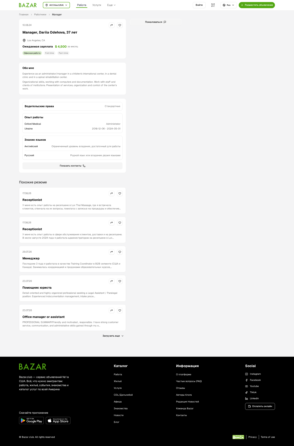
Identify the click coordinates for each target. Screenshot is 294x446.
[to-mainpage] (32, 367)
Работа (81, 5)
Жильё (118, 381)
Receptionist (32, 200)
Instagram (255, 373)
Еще (110, 5)
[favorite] (119, 25)
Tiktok (253, 392)
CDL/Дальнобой (123, 394)
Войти (199, 4)
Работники (40, 14)
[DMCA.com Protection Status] (238, 437)
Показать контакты (70, 165)
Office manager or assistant (43, 317)
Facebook (255, 380)
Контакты (181, 415)
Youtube (254, 386)
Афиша (118, 401)
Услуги (96, 5)
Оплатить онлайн (262, 406)
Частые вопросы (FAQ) (189, 381)
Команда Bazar (184, 408)
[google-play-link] (31, 420)
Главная (23, 14)
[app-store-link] (58, 420)
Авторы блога (184, 394)
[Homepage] (28, 5)
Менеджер (30, 258)
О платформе (183, 374)
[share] (111, 25)
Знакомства (121, 408)
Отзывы (180, 388)
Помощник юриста (37, 288)
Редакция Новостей (187, 401)
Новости (119, 415)
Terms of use (268, 437)
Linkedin (254, 398)
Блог (116, 422)
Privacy (252, 437)
